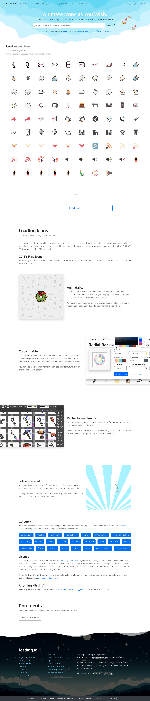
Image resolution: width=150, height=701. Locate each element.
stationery (55, 535)
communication (103, 548)
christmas (113, 541)
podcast (24, 54)
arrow (101, 541)
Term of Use (24, 660)
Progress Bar (62, 3)
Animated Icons (55, 657)
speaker (16, 54)
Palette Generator (55, 672)
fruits (40, 548)
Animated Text (54, 663)
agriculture (71, 535)
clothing (52, 548)
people (126, 541)
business (76, 541)
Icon (30, 3)
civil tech (62, 541)
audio (8, 54)
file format (89, 541)
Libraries (82, 3)
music (76, 548)
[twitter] (30, 678)
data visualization (121, 535)
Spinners (52, 654)
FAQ (20, 654)
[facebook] (22, 678)
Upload (23, 3)
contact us (24, 669)
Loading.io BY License (71, 560)
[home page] (10, 3)
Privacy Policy (25, 663)
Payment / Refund (27, 657)
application (26, 535)
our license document (48, 578)
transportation (122, 548)
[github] (22, 685)
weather (39, 541)
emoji (64, 548)
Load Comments (30, 617)
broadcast (40, 54)
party (85, 535)
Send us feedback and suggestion (70, 589)
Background (47, 3)
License (22, 666)
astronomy (25, 541)
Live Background (55, 669)
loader (50, 541)
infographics (100, 535)
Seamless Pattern (56, 666)
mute (48, 54)
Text (38, 3)
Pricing (127, 3)
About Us (23, 672)
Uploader (52, 660)
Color (72, 3)
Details (113, 698)
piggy (87, 548)
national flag (26, 548)
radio (32, 54)
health (41, 535)
